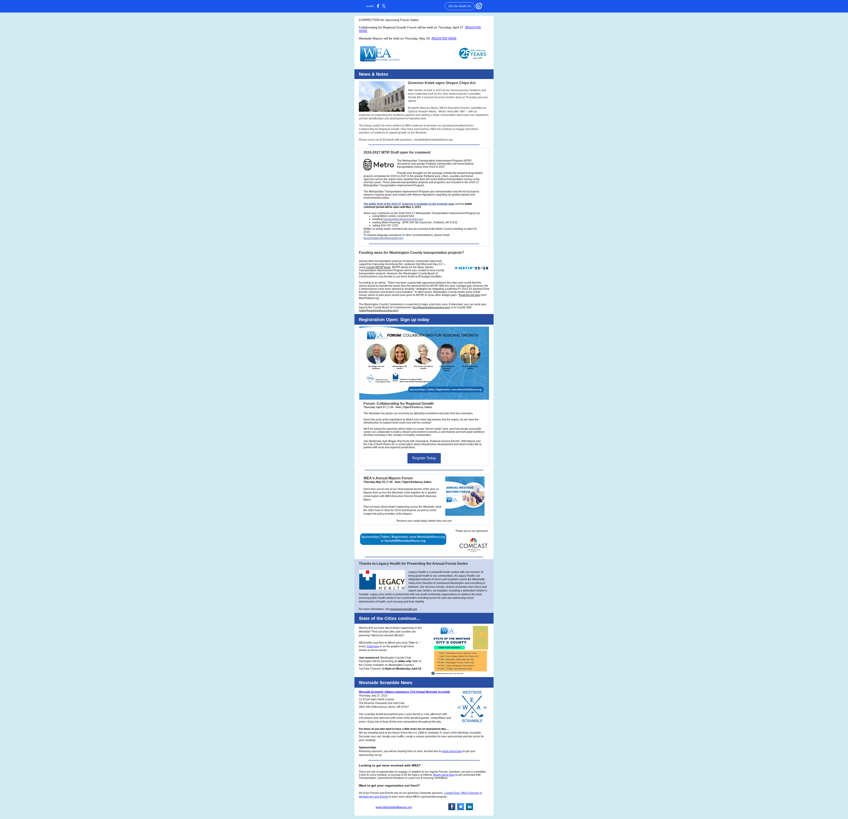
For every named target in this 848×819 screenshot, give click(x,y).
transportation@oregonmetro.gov (403, 219)
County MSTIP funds (378, 267)
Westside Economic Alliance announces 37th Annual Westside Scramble (404, 691)
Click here (373, 646)
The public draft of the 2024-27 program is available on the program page (408, 203)
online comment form (401, 216)
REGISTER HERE (444, 38)
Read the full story (470, 295)
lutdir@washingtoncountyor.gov (379, 310)
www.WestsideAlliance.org (394, 807)
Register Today (424, 458)
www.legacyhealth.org (403, 609)
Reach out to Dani (444, 774)
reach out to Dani (452, 751)
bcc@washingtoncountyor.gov (431, 307)
